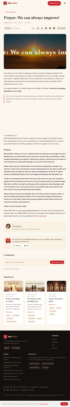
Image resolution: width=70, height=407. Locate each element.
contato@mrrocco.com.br (27, 390)
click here (42, 216)
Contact (54, 339)
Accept (64, 404)
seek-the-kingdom (11, 321)
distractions (31, 321)
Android (18, 245)
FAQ (53, 345)
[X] (11, 390)
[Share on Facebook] (46, 28)
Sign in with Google (57, 262)
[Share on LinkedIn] (54, 28)
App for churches (34, 363)
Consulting (45, 367)
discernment (31, 318)
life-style (59, 308)
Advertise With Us (34, 367)
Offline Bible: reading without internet (12, 358)
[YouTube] (14, 390)
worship (52, 308)
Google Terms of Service (48, 395)
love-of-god (10, 318)
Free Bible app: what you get (12, 362)
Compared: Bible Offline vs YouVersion (11, 366)
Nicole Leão (9, 23)
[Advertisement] (35, 118)
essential (52, 314)
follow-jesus (16, 315)
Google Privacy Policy (33, 395)
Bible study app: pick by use (12, 379)
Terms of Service (43, 387)
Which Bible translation (10, 376)
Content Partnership (47, 363)
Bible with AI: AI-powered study (12, 370)
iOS (28, 245)
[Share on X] (42, 28)
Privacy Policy (34, 387)
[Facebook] (4, 390)
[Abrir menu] (65, 3)
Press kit (54, 348)
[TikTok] (17, 390)
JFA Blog (54, 342)
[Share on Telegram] (50, 28)
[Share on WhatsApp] (38, 28)
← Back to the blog (9, 12)
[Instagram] (8, 390)
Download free (54, 3)
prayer (8, 315)
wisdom (39, 318)
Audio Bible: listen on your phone (13, 373)
